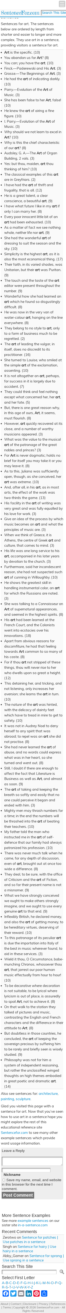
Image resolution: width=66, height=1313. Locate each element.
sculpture (23, 1099)
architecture (48, 1093)
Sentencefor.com (14, 1132)
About (4, 1304)
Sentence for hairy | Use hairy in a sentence (29, 1248)
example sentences (33, 1220)
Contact (16, 1304)
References (57, 1304)
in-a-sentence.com (33, 1225)
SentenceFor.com (20, 13)
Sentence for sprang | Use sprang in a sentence (33, 1258)
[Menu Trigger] (62, 4)
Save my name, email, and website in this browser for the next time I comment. (31, 1184)
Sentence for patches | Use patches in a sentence (30, 1239)
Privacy (43, 1304)
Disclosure (29, 1304)
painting (7, 1099)
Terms (7, 1307)
